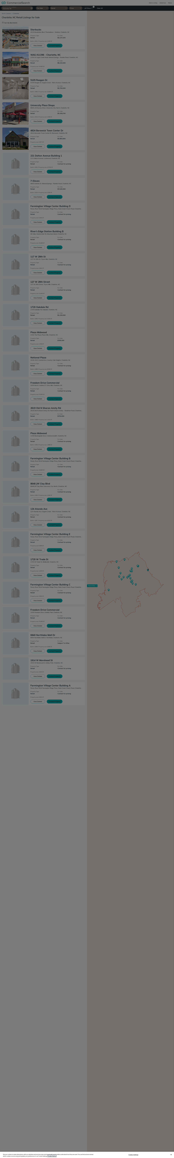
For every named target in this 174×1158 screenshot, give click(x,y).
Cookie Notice (52, 1156)
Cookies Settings (133, 1154)
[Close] (171, 1155)
